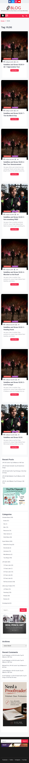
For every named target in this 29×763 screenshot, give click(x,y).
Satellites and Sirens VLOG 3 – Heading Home (14, 328)
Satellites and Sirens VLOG (12, 437)
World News (6, 537)
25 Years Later (7, 575)
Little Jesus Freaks (7, 586)
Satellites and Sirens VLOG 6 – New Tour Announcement (14, 163)
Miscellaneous (7, 554)
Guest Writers (7, 58)
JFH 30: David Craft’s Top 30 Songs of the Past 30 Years (14, 471)
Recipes (5, 595)
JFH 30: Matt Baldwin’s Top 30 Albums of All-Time (13, 477)
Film (4, 524)
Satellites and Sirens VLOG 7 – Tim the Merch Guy (14, 114)
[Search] (26, 15)
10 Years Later (7, 565)
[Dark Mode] (23, 15)
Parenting (5, 592)
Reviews (5, 599)
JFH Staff (4, 562)
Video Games (6, 534)
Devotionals (6, 548)
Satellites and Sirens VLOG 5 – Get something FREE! (14, 218)
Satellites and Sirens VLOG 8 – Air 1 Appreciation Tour (14, 66)
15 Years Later (7, 568)
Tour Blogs (15, 58)
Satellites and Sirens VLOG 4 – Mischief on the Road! (14, 273)
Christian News (6, 517)
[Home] (3, 15)
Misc (4, 527)
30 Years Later (7, 578)
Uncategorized (6, 603)
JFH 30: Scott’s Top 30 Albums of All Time (13, 462)
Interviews (6, 551)
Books (5, 520)
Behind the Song (7, 544)
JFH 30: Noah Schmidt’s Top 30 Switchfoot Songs (13, 466)
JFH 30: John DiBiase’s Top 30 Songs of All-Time (13, 482)
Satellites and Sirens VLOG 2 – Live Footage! (14, 383)
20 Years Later (7, 571)
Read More (15, 70)
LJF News (5, 589)
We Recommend (7, 581)
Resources (6, 530)
